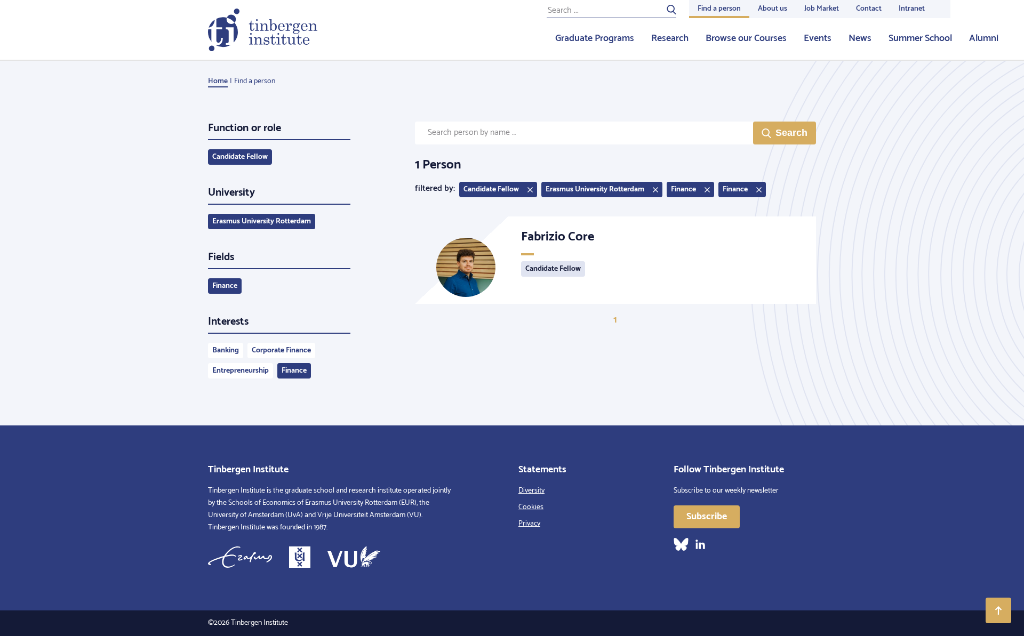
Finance (224, 286)
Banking (225, 350)
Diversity (531, 491)
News (860, 38)
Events (817, 38)
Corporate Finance (281, 350)
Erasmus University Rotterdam (261, 221)
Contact (869, 9)
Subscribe (706, 517)
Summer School (920, 38)
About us (772, 9)
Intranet (912, 9)
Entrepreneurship (240, 371)
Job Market (821, 9)
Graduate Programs (594, 38)
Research (670, 38)
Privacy (529, 524)
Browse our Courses (746, 38)
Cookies (530, 507)
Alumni (983, 38)
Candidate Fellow (240, 157)
